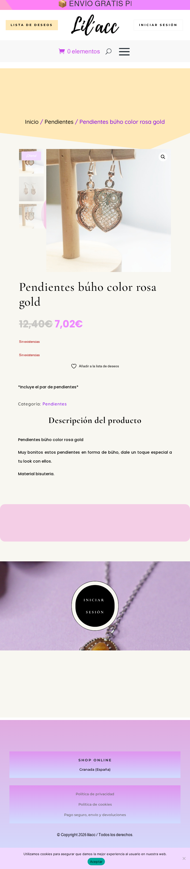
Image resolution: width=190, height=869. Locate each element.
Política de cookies (95, 804)
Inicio (32, 121)
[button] (163, 156)
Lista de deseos (32, 25)
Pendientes (59, 121)
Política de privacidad (95, 794)
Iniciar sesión (158, 25)
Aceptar (96, 862)
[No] (183, 858)
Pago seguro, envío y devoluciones (95, 815)
